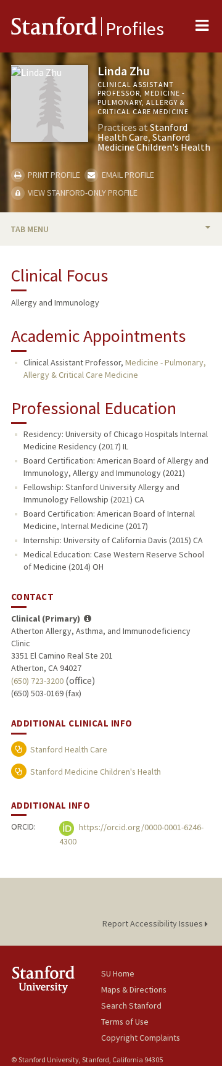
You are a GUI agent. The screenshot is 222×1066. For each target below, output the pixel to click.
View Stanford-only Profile (82, 192)
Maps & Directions (133, 989)
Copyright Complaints (140, 1037)
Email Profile (127, 174)
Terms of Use (125, 1021)
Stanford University (56, 979)
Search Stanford (131, 1005)
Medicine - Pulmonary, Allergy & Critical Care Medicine (114, 368)
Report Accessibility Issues (153, 923)
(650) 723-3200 (37, 680)
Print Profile (53, 174)
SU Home (117, 973)
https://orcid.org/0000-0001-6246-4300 (131, 834)
